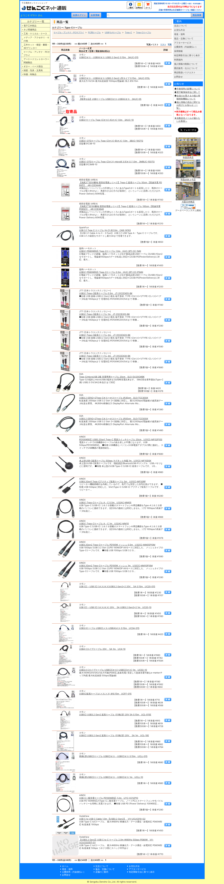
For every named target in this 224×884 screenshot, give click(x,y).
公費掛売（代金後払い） (186, 46)
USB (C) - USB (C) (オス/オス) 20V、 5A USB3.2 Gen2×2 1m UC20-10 (115, 607)
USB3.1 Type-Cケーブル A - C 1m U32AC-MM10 (104, 523)
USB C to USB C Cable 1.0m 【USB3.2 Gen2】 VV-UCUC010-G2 (112, 818)
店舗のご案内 (101, 872)
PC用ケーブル (94, 32)
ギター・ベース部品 (33, 66)
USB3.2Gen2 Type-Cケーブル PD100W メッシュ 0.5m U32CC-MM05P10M (117, 544)
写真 (170, 44)
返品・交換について (183, 38)
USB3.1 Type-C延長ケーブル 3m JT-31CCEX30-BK (104, 356)
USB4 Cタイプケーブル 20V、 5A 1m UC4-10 (102, 649)
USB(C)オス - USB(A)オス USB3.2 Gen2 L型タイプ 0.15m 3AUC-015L (114, 78)
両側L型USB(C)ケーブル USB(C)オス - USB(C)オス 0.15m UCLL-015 (113, 756)
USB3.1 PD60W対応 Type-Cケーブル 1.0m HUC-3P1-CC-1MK (110, 251)
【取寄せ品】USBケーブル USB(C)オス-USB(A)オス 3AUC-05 (110, 99)
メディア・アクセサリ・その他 (36, 39)
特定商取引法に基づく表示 (187, 55)
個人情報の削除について (186, 64)
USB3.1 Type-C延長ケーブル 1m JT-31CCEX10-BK (104, 314)
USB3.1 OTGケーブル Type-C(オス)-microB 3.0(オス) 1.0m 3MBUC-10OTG (117, 161)
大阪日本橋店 (188, 201)
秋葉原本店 (188, 157)
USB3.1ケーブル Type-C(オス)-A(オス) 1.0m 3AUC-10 (106, 120)
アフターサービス (182, 42)
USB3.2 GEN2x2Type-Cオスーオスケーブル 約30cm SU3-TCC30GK (113, 397)
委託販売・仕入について (186, 68)
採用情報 (178, 51)
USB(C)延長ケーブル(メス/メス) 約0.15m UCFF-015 (105, 693)
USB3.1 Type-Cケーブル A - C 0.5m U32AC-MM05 (105, 502)
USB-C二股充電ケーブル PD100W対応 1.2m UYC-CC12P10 (108, 798)
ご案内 (130, 8)
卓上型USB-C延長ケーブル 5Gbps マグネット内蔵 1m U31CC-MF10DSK (115, 460)
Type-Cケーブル (143, 32)
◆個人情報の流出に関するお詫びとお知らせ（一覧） (187, 105)
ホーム (65, 866)
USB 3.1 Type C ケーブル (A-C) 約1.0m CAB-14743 (105, 230)
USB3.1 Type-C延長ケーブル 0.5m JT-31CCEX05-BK (105, 293)
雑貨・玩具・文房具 (33, 70)
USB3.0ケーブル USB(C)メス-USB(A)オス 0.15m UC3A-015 (109, 628)
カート (147, 8)
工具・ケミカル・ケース (35, 33)
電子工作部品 (30, 25)
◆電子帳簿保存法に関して (187, 92)
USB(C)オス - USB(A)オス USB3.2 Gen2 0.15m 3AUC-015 (108, 57)
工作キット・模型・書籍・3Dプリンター (36, 46)
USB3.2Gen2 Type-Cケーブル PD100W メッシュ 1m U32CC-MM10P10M (116, 565)
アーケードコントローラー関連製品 (36, 61)
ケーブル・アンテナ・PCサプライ (37, 53)
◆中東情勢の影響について (187, 88)
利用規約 (178, 59)
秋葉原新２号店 (188, 179)
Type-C (128, 32)
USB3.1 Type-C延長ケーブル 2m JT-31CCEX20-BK (104, 335)
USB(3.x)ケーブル (113, 32)
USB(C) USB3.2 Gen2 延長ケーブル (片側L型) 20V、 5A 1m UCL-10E (114, 735)
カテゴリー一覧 (35, 21)
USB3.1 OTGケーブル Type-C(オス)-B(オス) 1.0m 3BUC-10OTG (111, 140)
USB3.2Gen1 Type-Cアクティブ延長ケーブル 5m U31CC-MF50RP (112, 481)
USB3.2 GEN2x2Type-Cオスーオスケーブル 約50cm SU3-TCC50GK (113, 418)
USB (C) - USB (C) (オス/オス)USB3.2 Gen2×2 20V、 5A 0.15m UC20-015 (117, 586)
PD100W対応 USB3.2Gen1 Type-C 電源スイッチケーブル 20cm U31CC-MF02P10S (120, 439)
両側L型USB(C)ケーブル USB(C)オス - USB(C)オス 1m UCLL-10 (111, 777)
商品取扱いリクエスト (184, 72)
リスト (163, 44)
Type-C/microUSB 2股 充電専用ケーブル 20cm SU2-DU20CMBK (111, 376)
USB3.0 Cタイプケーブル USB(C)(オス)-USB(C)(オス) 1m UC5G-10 (113, 670)
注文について (180, 25)
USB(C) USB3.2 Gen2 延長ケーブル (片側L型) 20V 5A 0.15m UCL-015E (115, 714)
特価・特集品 (30, 74)
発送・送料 (179, 34)
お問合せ (139, 8)
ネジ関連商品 (30, 29)
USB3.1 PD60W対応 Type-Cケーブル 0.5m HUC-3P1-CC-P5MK (111, 272)
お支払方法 (179, 30)
